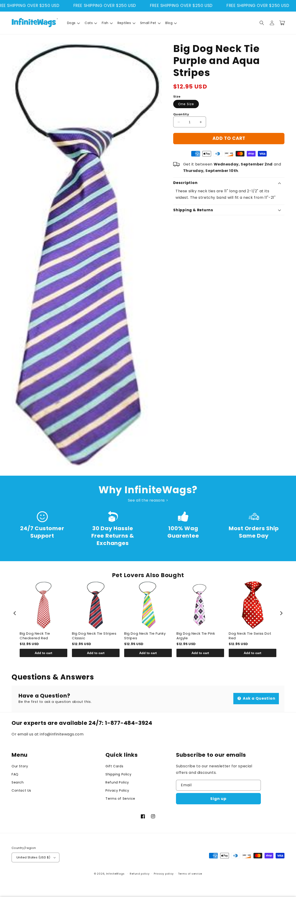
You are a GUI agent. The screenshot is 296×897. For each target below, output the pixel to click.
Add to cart (43, 653)
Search (18, 782)
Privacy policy (164, 874)
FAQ (15, 774)
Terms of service (190, 874)
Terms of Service (120, 798)
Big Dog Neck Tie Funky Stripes (145, 635)
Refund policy (139, 874)
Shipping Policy (118, 774)
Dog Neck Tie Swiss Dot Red (250, 635)
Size (177, 96)
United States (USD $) (33, 857)
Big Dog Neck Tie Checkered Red (35, 635)
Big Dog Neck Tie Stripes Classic (94, 635)
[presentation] (15, 613)
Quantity (181, 114)
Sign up (218, 798)
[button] (73, 23)
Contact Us (21, 790)
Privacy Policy (117, 790)
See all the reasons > (148, 500)
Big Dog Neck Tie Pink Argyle (195, 635)
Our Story (20, 766)
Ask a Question (258, 698)
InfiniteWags (115, 874)
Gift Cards (114, 766)
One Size (186, 104)
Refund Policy (117, 782)
